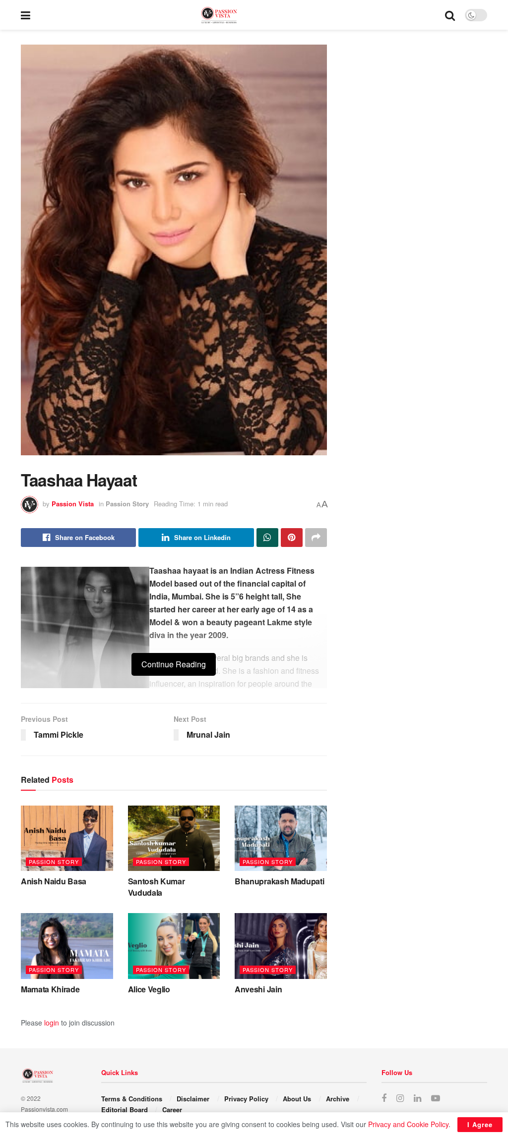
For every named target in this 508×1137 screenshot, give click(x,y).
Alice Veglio (149, 989)
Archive (337, 1098)
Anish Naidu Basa (53, 881)
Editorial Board (124, 1109)
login (51, 1023)
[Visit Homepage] (237, 15)
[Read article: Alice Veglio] (174, 946)
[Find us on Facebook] (383, 1098)
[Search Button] (450, 15)
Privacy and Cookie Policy (408, 1124)
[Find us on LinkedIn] (417, 1098)
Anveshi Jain (258, 989)
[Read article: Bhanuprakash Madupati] (281, 838)
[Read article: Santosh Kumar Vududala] (174, 838)
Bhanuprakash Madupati (279, 881)
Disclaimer (193, 1098)
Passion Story (127, 503)
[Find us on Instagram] (400, 1098)
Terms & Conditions (131, 1098)
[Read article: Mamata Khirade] (67, 946)
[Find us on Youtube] (435, 1098)
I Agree (480, 1124)
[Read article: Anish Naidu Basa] (67, 838)
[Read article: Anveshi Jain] (281, 946)
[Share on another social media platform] (316, 537)
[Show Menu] (25, 15)
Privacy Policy (246, 1098)
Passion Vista (73, 503)
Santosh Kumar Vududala (156, 886)
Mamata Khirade (50, 989)
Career (172, 1109)
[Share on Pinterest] (292, 537)
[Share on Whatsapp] (267, 537)
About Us (297, 1098)
